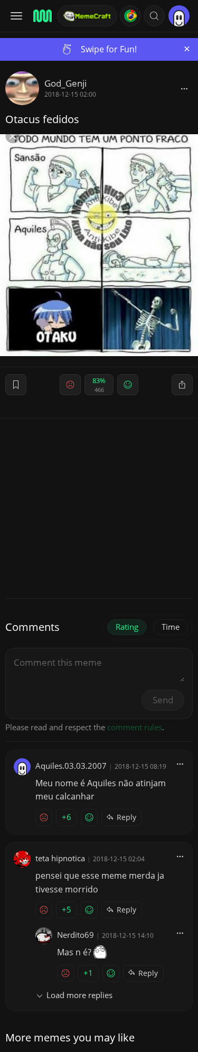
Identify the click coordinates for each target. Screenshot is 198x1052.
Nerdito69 (75, 934)
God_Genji (65, 83)
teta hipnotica (60, 858)
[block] (184, 88)
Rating (127, 626)
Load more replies (79, 995)
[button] (154, 15)
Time (171, 626)
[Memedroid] (42, 16)
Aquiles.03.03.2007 (71, 765)
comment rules (134, 727)
